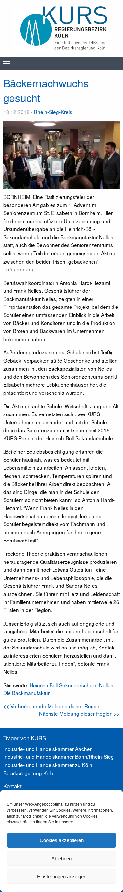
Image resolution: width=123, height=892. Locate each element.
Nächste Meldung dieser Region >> (79, 713)
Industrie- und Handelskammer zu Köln (47, 764)
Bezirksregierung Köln (28, 772)
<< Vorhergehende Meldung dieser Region (52, 706)
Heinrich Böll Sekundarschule (63, 685)
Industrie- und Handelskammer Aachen (48, 748)
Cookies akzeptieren (62, 840)
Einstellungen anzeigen (61, 876)
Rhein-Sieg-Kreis (53, 111)
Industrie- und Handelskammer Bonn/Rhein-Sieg (58, 756)
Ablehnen (61, 858)
